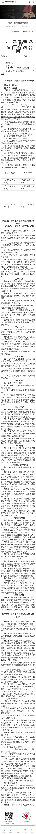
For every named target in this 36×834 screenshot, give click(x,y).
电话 (10, 831)
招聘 (25, 831)
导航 (32, 831)
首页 (3, 831)
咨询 (18, 831)
